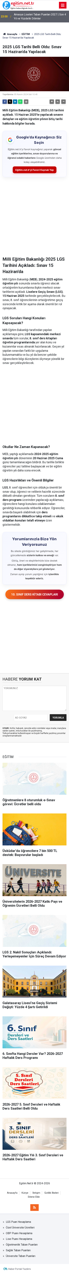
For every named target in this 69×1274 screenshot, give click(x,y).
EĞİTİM (26, 34)
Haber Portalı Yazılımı (19, 1269)
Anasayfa (12, 34)
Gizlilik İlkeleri (51, 1192)
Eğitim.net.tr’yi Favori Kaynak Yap (34, 169)
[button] (52, 101)
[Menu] (63, 5)
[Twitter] (10, 101)
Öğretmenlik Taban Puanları (22, 1244)
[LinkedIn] (15, 101)
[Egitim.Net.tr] (18, 5)
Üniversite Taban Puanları (20, 1256)
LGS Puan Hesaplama (18, 1221)
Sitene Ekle (34, 1196)
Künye (25, 1192)
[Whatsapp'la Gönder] (20, 101)
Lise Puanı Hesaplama (19, 1239)
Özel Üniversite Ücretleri (20, 1227)
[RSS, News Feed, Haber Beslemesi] (34, 1207)
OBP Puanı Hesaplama (19, 1233)
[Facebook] (5, 101)
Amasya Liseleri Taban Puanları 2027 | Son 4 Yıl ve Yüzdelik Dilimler (40, 16)
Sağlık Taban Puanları (18, 1250)
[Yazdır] (26, 101)
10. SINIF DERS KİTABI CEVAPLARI (34, 594)
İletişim (36, 1192)
